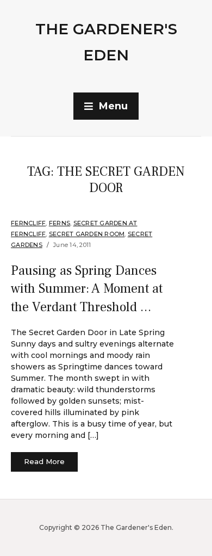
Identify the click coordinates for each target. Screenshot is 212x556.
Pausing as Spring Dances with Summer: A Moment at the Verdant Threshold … (87, 289)
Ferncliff (28, 223)
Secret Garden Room (87, 234)
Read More (44, 461)
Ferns (59, 223)
